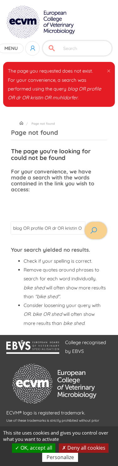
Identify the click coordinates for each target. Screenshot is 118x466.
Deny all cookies (85, 447)
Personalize (60, 457)
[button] (108, 70)
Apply (52, 48)
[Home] (41, 22)
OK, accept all (35, 447)
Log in (32, 48)
